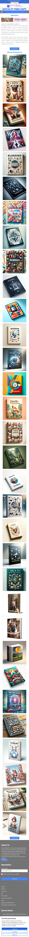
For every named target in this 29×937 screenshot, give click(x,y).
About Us (3, 889)
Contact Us (4, 891)
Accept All (14, 929)
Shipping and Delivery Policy (7, 902)
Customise (14, 932)
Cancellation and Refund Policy (8, 905)
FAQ (2, 893)
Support (3, 886)
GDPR (2, 900)
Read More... (4, 860)
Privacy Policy (4, 895)
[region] (14, 926)
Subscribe (14, 878)
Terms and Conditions (6, 898)
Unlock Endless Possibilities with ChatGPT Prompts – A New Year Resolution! (15, 915)
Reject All (14, 935)
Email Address (4, 868)
